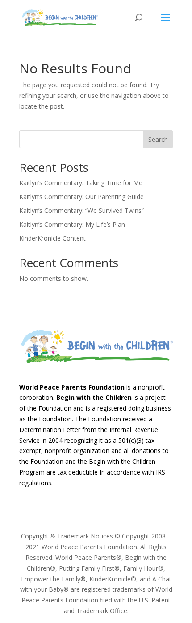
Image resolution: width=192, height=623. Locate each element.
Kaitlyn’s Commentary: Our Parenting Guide (81, 196)
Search (158, 139)
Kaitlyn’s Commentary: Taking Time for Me (80, 182)
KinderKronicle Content (52, 238)
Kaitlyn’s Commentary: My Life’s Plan (72, 224)
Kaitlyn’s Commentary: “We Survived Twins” (81, 210)
